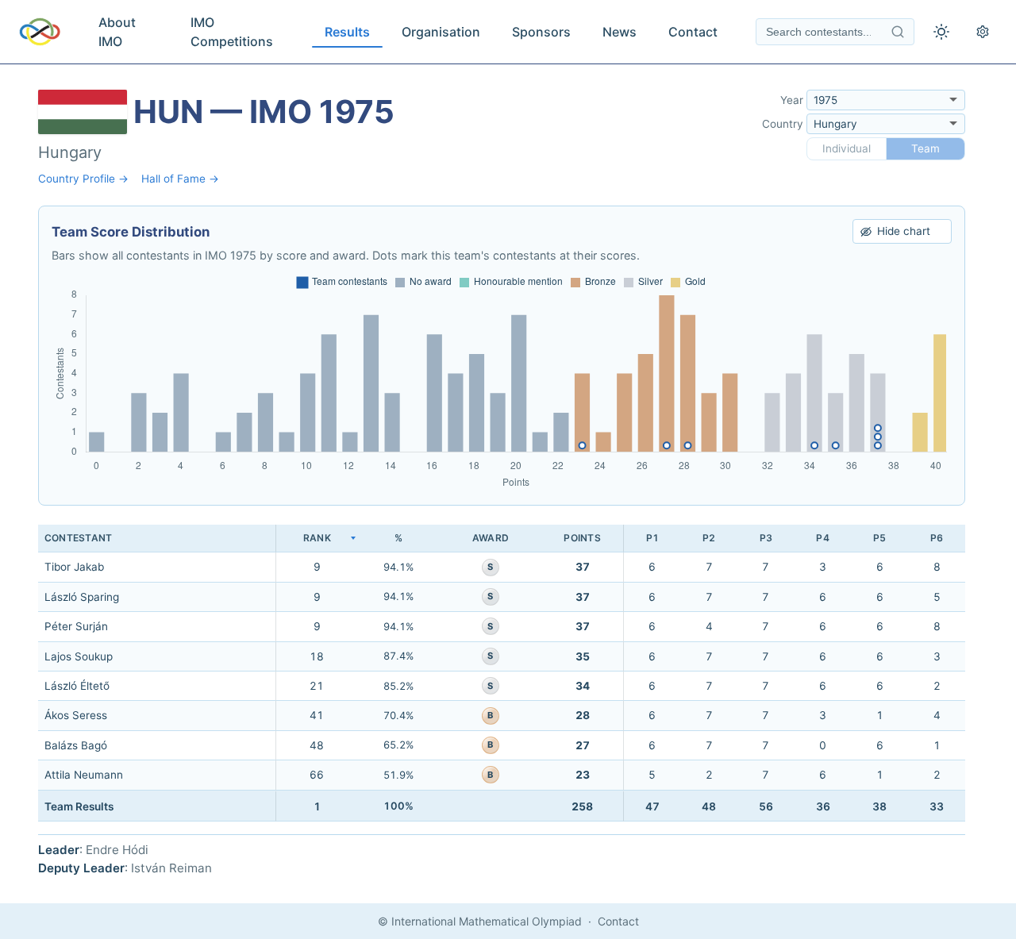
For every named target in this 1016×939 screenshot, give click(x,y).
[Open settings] (982, 31)
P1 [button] (652, 538)
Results (347, 32)
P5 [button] (879, 538)
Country (782, 123)
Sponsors (541, 32)
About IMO (117, 31)
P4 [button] (822, 538)
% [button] (398, 538)
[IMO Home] (39, 31)
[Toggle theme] (941, 31)
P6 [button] (936, 538)
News (619, 32)
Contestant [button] (78, 538)
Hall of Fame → (180, 178)
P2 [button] (708, 538)
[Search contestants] (898, 32)
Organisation (441, 32)
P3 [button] (766, 538)
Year (791, 100)
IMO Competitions (231, 31)
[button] (316, 538)
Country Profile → (83, 178)
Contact (693, 32)
